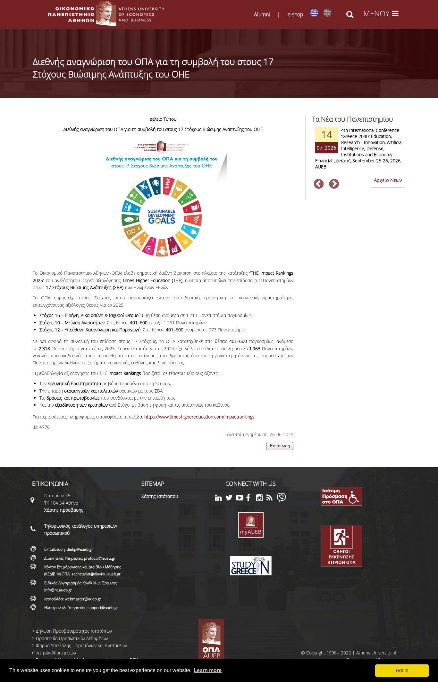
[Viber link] (281, 500)
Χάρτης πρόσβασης (63, 510)
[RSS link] (271, 499)
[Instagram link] (261, 499)
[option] (358, 152)
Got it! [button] (402, 670)
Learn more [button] (208, 670)
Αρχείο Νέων (388, 180)
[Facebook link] (251, 499)
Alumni (262, 14)
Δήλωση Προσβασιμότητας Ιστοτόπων (74, 631)
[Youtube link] (241, 499)
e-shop (295, 14)
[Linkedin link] (220, 499)
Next (334, 184)
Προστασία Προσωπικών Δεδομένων (72, 638)
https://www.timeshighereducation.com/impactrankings (199, 417)
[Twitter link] (230, 499)
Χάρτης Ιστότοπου (159, 496)
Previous (318, 184)
